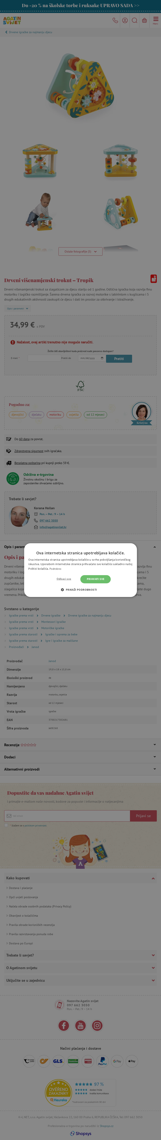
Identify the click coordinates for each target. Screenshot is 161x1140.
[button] (80, 590)
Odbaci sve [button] (64, 579)
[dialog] (80, 570)
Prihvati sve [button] (96, 579)
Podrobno (55, 569)
